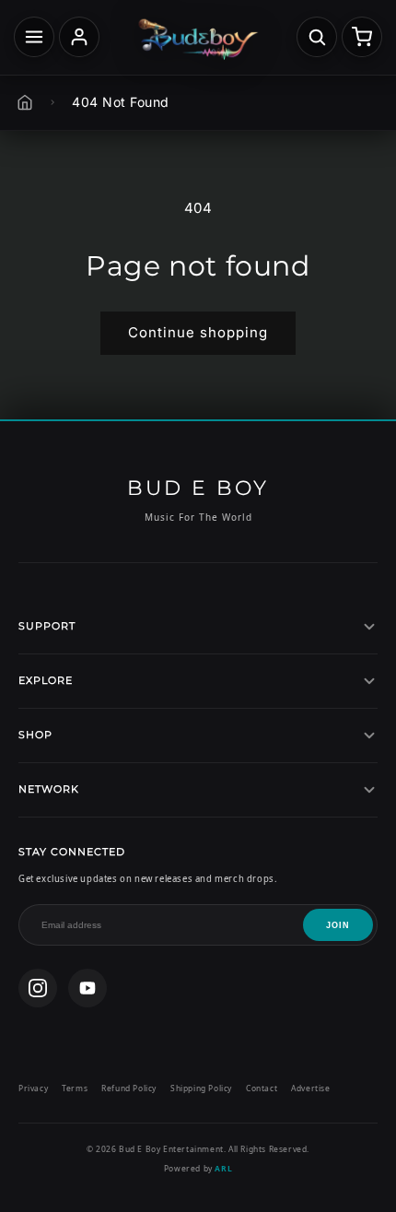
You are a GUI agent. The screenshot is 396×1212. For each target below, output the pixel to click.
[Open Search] (317, 37)
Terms (74, 1088)
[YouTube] (87, 988)
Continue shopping (198, 332)
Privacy (33, 1088)
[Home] (25, 102)
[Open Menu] (34, 37)
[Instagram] (37, 988)
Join (338, 925)
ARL (223, 1168)
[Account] (79, 37)
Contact (261, 1088)
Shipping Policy (201, 1088)
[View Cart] (362, 37)
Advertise (310, 1088)
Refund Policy (129, 1088)
